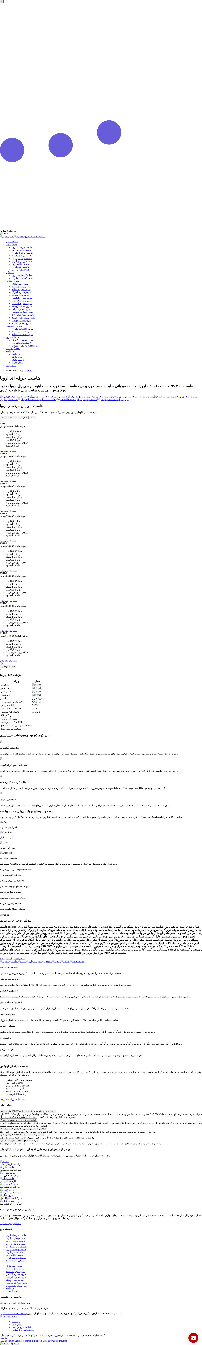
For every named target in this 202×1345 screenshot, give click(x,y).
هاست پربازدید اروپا (21, 250)
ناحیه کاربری (12, 1291)
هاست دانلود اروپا (20, 264)
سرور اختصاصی (14, 326)
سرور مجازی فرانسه (22, 300)
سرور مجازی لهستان (22, 303)
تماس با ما (11, 365)
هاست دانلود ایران (20, 267)
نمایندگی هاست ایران (22, 278)
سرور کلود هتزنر (20, 284)
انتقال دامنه (17, 362)
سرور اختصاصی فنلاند (22, 334)
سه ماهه (12, 418)
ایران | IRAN (12, 1343)
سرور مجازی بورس (21, 320)
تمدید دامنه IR (18, 360)
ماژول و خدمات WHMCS (24, 345)
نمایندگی (10, 272)
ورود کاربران (27, 370)
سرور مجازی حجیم (21, 323)
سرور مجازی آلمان (21, 286)
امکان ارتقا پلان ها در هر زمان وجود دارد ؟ (18, 1120)
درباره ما (16, 1321)
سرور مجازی (12, 281)
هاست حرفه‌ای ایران (16, 1235)
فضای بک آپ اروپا (20, 269)
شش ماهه (23, 418)
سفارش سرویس (8, 451)
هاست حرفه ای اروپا (22, 247)
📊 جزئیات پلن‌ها (8, 666)
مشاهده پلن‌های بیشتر (10, 729)
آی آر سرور (60, 1335)
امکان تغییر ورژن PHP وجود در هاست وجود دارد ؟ (21, 1135)
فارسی (3, 1341)
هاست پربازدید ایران (21, 255)
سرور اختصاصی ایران (22, 329)
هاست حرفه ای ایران (22, 253)
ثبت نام (17, 1223)
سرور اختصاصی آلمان (22, 331)
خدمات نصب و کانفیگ (22, 340)
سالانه (32, 418)
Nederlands (28, 1341)
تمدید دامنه (17, 357)
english (11, 1341)
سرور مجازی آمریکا (21, 292)
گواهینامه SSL (13, 348)
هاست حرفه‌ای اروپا (15, 1241)
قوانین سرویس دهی (21, 1327)
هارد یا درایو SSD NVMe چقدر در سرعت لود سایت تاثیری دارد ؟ (27, 1111)
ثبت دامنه (10, 351)
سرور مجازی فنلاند (21, 289)
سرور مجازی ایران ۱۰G (23, 317)
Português (54, 1341)
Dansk (46, 1341)
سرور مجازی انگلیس (22, 298)
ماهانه (3, 418)
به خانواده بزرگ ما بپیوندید (12, 958)
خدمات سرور (12, 337)
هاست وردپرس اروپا (22, 258)
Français (38, 1341)
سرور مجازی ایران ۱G (23, 314)
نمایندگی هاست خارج (16, 1260)
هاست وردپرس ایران (22, 261)
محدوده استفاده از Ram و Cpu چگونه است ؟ (19, 1141)
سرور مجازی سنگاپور (22, 312)
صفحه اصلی (12, 241)
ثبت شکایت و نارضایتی (23, 1330)
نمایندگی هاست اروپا (22, 275)
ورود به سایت (6, 1223)
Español (18, 1341)
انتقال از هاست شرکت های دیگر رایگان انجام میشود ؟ (23, 1129)
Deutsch (63, 1341)
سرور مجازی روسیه (22, 306)
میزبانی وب (11, 244)
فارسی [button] (3, 1338)
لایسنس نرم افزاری (21, 343)
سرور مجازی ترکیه (21, 309)
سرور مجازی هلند (20, 295)
